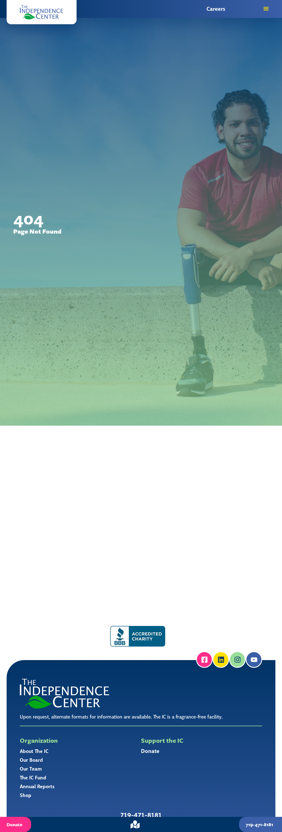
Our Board (31, 760)
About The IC (34, 751)
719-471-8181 (141, 815)
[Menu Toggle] (266, 8)
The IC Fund (33, 777)
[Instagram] (237, 659)
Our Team (31, 769)
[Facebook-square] (204, 659)
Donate (150, 751)
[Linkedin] (221, 659)
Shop (25, 795)
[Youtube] (254, 659)
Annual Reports (37, 786)
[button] (42, 12)
